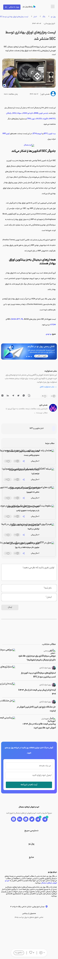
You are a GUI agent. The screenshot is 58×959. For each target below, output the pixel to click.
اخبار (35, 16)
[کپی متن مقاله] (29, 396)
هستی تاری (43, 405)
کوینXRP (6, 133)
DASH (13, 319)
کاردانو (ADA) (27, 113)
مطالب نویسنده (41, 413)
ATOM (53, 324)
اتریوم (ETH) (37, 133)
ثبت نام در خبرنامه (29, 785)
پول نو (53, 16)
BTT (18, 319)
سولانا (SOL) (17, 113)
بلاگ (43, 16)
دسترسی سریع (31, 831)
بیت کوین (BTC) (50, 133)
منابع (31, 857)
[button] (31, 356)
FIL (22, 319)
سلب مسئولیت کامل (48, 387)
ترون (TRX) (31, 118)
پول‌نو (31, 844)
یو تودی (49, 334)
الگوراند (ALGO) (42, 118)
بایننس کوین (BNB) (41, 113)
